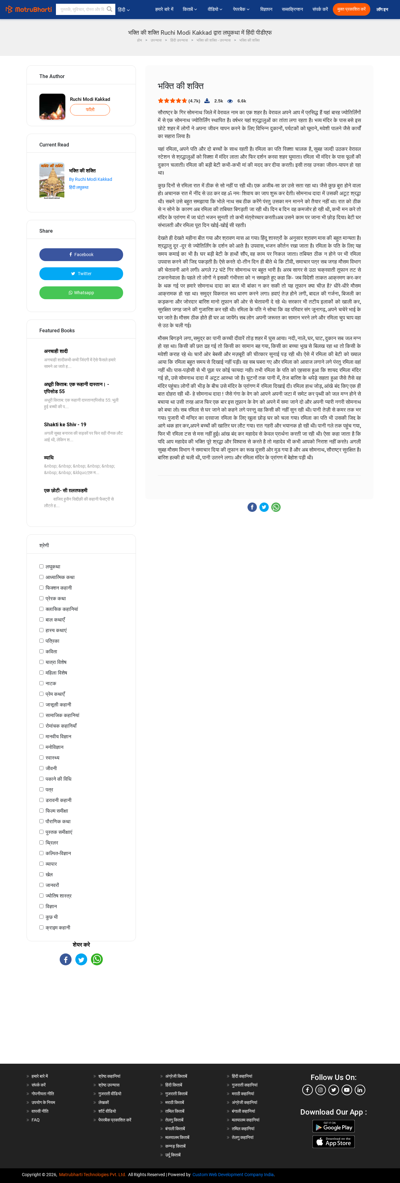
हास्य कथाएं (56, 630)
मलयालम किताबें (177, 1137)
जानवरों (52, 885)
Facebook (83, 254)
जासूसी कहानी (58, 705)
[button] (109, 9)
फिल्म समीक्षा (57, 811)
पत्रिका (52, 641)
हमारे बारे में (164, 9)
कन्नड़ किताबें (175, 1146)
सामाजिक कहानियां (62, 715)
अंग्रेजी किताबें (176, 1076)
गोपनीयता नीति (43, 1093)
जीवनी (51, 768)
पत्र (49, 790)
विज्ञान (51, 906)
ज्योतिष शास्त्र (59, 896)
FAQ (36, 1119)
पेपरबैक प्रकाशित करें (114, 1119)
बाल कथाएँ (55, 620)
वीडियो (213, 9)
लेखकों (103, 1102)
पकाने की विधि (58, 779)
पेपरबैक (240, 9)
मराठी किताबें (174, 1102)
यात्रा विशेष (56, 662)
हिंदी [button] (121, 10)
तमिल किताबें (174, 1111)
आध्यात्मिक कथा (60, 577)
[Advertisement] (81, 1020)
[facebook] (307, 1090)
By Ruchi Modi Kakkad (90, 179)
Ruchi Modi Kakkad (90, 99)
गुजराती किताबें (176, 1093)
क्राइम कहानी (58, 928)
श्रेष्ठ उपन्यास (108, 1084)
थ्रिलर (52, 843)
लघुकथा (53, 567)
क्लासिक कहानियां (62, 609)
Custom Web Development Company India (233, 1174)
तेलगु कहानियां (242, 1137)
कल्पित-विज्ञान (58, 853)
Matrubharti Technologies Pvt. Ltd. (93, 1174)
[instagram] (320, 1090)
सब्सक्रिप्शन (292, 9)
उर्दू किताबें (173, 1154)
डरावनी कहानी (59, 800)
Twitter (84, 273)
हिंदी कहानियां (242, 1076)
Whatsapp (84, 292)
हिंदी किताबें (173, 1084)
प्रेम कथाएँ (55, 694)
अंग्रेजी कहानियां (244, 1102)
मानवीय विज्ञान (58, 737)
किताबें (188, 9)
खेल (49, 875)
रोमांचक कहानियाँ (61, 726)
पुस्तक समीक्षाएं (59, 832)
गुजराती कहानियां (245, 1084)
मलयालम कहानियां (245, 1119)
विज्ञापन (266, 9)
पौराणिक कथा (58, 821)
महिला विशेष (56, 673)
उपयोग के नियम (43, 1102)
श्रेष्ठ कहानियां (109, 1076)
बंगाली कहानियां (243, 1111)
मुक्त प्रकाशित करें (352, 9)
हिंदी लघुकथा (78, 187)
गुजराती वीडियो (109, 1093)
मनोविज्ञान (54, 747)
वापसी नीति (40, 1111)
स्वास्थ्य (52, 758)
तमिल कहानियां (243, 1128)
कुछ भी (52, 917)
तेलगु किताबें (174, 1119)
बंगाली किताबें (175, 1128)
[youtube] (347, 1090)
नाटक (51, 683)
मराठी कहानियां (243, 1093)
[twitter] (333, 1090)
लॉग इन (383, 9)
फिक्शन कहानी (59, 588)
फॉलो (90, 109)
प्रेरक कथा (56, 598)
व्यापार (51, 864)
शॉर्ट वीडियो (107, 1111)
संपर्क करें (320, 9)
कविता (51, 652)
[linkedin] (360, 1090)
